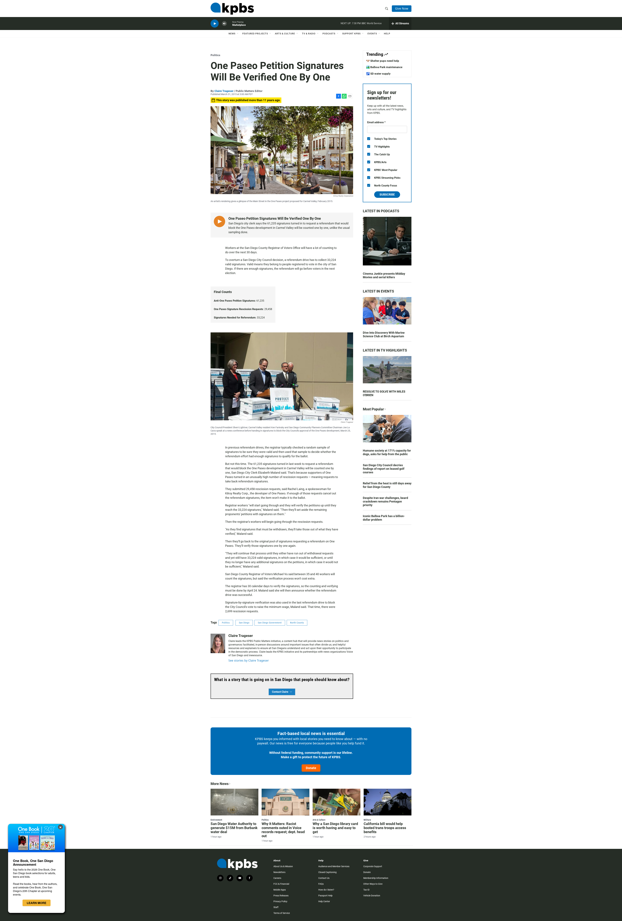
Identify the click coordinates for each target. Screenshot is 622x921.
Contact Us (323, 878)
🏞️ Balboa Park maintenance (384, 67)
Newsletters (279, 872)
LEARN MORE (36, 903)
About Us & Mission (283, 866)
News (232, 33)
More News (220, 784)
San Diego (244, 622)
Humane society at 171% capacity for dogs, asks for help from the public (387, 452)
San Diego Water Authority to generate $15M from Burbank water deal (234, 828)
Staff (275, 907)
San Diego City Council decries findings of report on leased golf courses (383, 468)
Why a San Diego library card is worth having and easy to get (335, 828)
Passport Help (325, 895)
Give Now (401, 8)
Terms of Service (281, 913)
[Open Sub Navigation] (237, 33)
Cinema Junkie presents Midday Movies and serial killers (384, 275)
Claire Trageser (223, 91)
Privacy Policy (280, 901)
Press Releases (280, 895)
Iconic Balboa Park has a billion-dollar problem (384, 517)
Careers (277, 878)
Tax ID (366, 889)
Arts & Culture (285, 33)
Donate (311, 768)
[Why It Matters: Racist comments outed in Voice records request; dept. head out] (285, 802)
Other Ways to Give (372, 884)
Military (367, 820)
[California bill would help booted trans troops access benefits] (387, 802)
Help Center (324, 901)
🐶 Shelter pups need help (382, 60)
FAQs (321, 884)
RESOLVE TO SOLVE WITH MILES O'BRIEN (384, 393)
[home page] (232, 9)
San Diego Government (270, 622)
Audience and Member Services (333, 866)
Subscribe (387, 194)
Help (387, 33)
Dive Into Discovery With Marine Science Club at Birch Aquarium (384, 334)
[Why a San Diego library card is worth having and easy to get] (336, 802)
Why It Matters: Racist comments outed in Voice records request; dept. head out (283, 830)
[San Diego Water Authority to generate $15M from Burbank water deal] (234, 802)
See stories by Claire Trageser (248, 660)
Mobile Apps (279, 889)
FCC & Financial (281, 884)
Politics (215, 55)
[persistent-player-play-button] (215, 24)
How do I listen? (326, 889)
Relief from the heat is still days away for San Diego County (387, 485)
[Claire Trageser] (218, 643)
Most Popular (373, 409)
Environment (216, 820)
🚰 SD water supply (378, 73)
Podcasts (329, 33)
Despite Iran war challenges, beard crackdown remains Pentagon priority (385, 501)
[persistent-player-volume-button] (224, 23)
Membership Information (375, 878)
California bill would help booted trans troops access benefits (385, 828)
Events (372, 33)
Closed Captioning (327, 872)
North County (297, 622)
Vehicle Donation (371, 895)
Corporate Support (372, 866)
